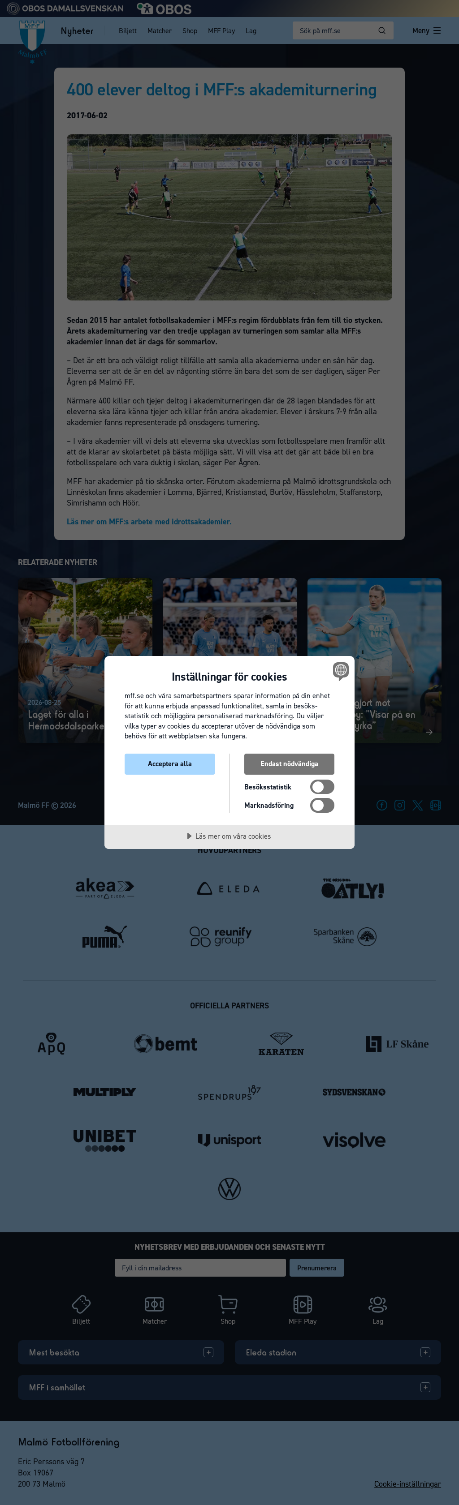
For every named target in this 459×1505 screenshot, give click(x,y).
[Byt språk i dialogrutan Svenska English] (340, 671)
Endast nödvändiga (289, 763)
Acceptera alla (170, 763)
